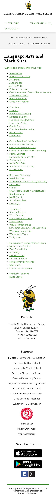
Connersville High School (27, 363)
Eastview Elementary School (27, 373)
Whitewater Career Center (27, 404)
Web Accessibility (27, 434)
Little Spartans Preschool (27, 399)
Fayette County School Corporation (26, 358)
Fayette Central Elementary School (28, 37)
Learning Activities (40, 44)
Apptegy (34, 493)
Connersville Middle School (27, 368)
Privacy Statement (26, 429)
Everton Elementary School (26, 378)
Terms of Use (26, 424)
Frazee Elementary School (26, 388)
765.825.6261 (30, 335)
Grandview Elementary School (26, 393)
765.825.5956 (29, 338)
